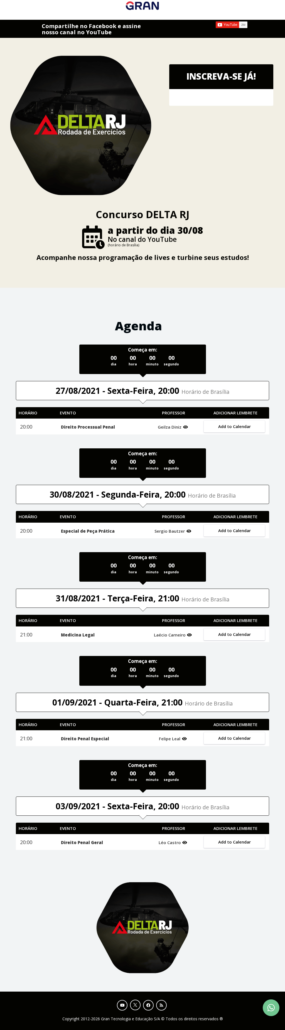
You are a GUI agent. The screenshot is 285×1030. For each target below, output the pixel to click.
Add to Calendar (234, 426)
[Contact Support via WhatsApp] (271, 1007)
